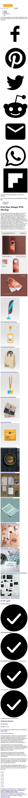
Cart (4, 14)
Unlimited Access (8, 5)
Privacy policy (7, 796)
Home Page (6, 202)
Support (5, 12)
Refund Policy (21, 790)
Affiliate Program (9, 791)
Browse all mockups (8, 4)
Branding (5, 203)
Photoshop (7, 18)
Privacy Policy (13, 790)
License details (4, 731)
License (5, 11)
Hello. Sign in (6, 13)
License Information (5, 790)
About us (3, 791)
